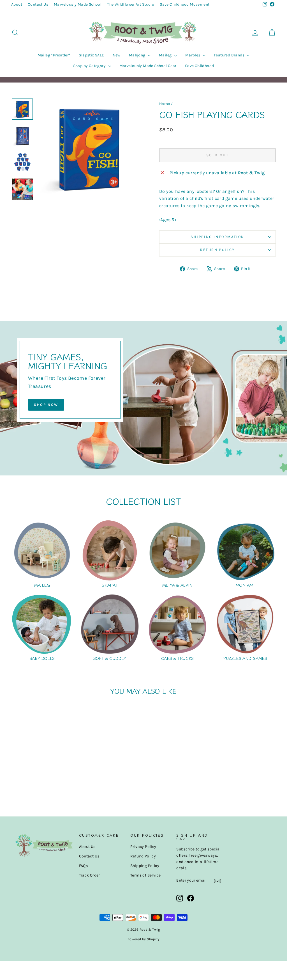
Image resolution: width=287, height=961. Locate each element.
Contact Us (38, 4)
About (16, 4)
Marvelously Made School (77, 4)
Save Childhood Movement (184, 4)
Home (164, 103)
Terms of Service (145, 875)
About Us (87, 846)
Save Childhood (199, 65)
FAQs (83, 865)
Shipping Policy (144, 865)
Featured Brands (229, 55)
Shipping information (217, 237)
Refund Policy (143, 856)
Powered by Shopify (143, 939)
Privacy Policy (143, 846)
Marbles (193, 55)
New (117, 55)
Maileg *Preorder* (54, 55)
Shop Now (46, 404)
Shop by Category (90, 65)
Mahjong (137, 55)
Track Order (89, 875)
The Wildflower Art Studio (130, 4)
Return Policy (217, 250)
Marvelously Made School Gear (148, 65)
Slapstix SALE (91, 55)
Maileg (166, 55)
